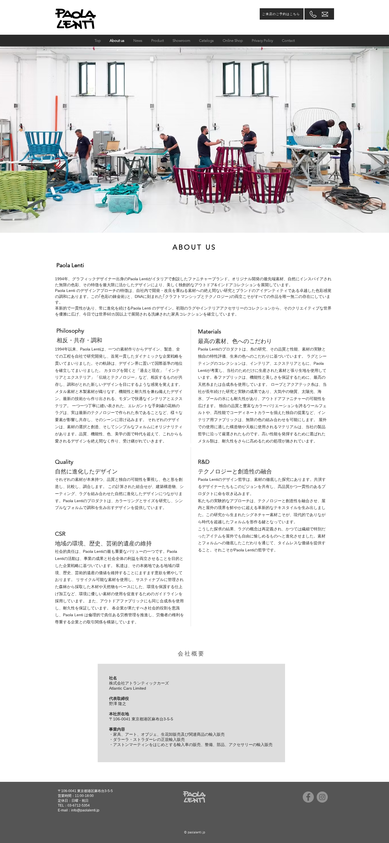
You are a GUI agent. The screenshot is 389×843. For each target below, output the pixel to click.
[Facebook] (308, 797)
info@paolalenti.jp (85, 810)
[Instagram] (322, 797)
